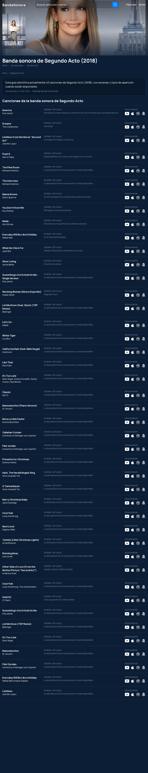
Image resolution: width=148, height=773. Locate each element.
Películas (131, 4)
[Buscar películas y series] (115, 5)
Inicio (4, 73)
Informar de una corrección (45, 91)
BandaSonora (15, 4)
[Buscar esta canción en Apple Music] (132, 113)
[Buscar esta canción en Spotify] (138, 113)
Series (142, 4)
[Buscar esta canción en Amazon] (143, 113)
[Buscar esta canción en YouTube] (127, 113)
